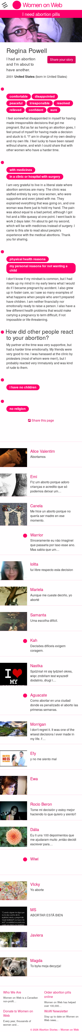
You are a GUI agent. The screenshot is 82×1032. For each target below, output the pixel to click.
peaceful (16, 103)
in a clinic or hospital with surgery (35, 176)
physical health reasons (28, 259)
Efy (33, 753)
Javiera (36, 935)
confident (36, 110)
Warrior (36, 535)
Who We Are (12, 992)
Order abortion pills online (57, 994)
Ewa (34, 778)
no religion (18, 408)
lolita (34, 564)
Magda (36, 960)
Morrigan (38, 724)
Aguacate (38, 695)
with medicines (21, 169)
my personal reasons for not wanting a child (38, 268)
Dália (34, 829)
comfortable (19, 96)
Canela (36, 505)
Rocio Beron (41, 804)
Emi (33, 476)
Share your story (61, 59)
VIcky (35, 884)
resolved (63, 103)
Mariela (36, 589)
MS (33, 909)
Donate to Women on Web (18, 1013)
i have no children (23, 387)
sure (53, 110)
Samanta (38, 615)
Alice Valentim (42, 451)
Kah (33, 640)
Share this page (42, 420)
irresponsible (40, 103)
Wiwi (34, 859)
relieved (15, 110)
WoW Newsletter (56, 1011)
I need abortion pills (41, 14)
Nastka (36, 665)
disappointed (45, 96)
